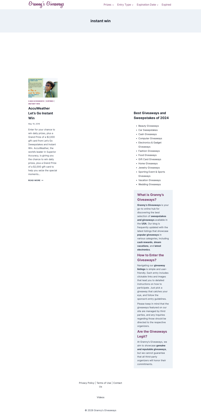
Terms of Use (104, 383)
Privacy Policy (86, 383)
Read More (35, 180)
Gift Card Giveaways (149, 159)
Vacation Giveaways (149, 180)
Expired (166, 4)
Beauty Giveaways (148, 125)
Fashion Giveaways (149, 151)
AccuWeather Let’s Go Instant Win (40, 113)
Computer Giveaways (150, 138)
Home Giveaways (148, 163)
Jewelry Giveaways (149, 167)
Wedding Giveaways (149, 184)
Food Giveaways (147, 155)
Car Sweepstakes (148, 130)
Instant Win (34, 104)
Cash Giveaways (36, 101)
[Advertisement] (100, 58)
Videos (100, 397)
